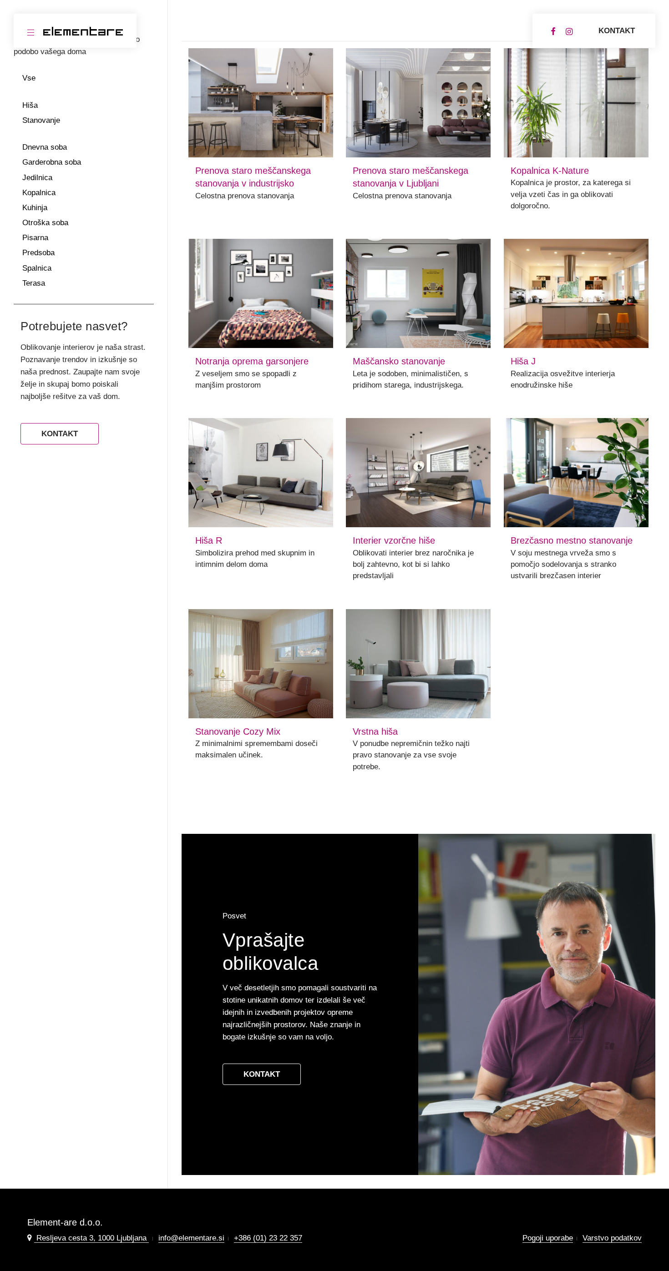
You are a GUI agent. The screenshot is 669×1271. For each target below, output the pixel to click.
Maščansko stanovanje (399, 361)
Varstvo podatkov (612, 1238)
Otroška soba (45, 222)
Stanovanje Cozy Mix (237, 731)
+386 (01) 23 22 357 (268, 1238)
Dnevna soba (44, 147)
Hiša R (208, 540)
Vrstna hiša (375, 731)
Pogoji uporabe (547, 1238)
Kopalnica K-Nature (550, 171)
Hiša (30, 105)
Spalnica (36, 268)
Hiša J (523, 361)
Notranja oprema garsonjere (252, 361)
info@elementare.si (191, 1238)
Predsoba (38, 252)
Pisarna (35, 237)
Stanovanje (41, 120)
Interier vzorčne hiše (394, 540)
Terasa (33, 283)
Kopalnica (39, 192)
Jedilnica (37, 177)
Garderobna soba (51, 162)
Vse (28, 78)
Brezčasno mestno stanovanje (572, 540)
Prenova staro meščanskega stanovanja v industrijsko (253, 177)
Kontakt (616, 30)
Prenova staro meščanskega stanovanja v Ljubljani (410, 177)
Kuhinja (34, 207)
